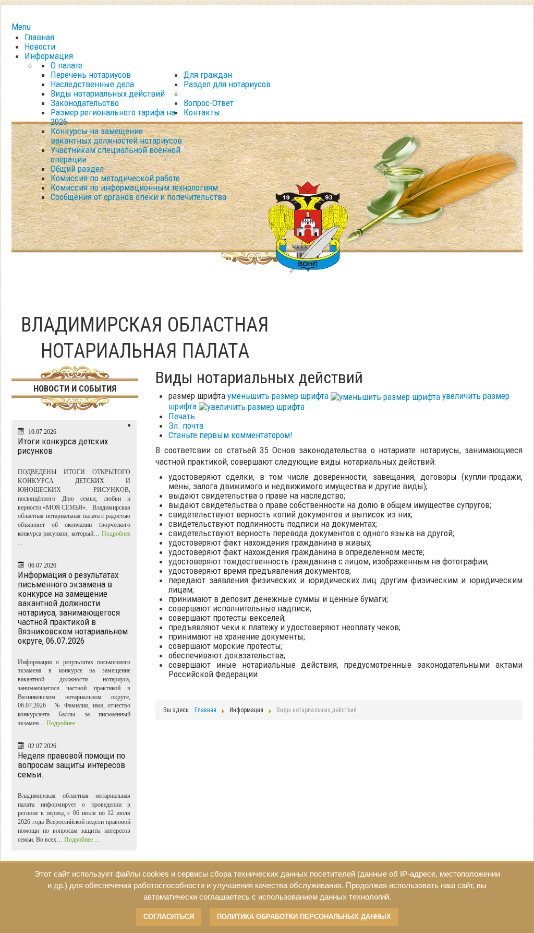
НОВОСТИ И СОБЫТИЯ (74, 388)
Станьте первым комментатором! (230, 435)
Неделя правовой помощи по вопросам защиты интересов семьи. (71, 765)
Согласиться (168, 916)
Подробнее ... (63, 723)
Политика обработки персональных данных (304, 916)
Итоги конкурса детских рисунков (63, 446)
